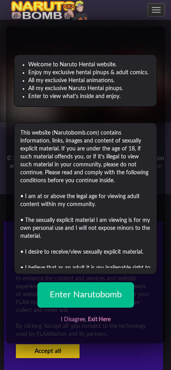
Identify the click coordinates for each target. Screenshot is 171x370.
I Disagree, (86, 319)
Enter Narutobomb (86, 294)
